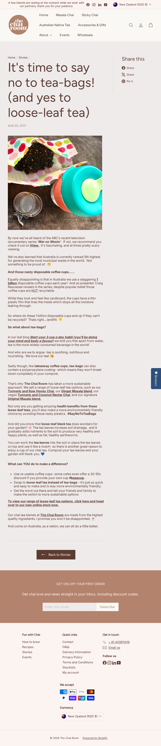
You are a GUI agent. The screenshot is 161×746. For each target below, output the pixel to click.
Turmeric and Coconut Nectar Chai (44, 395)
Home (43, 15)
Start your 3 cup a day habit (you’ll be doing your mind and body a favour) (52, 339)
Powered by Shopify (95, 738)
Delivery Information (76, 652)
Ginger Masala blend (76, 391)
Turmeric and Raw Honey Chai (31, 391)
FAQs (66, 647)
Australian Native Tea (54, 25)
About (44, 35)
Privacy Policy (72, 657)
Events (65, 35)
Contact (67, 642)
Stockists (68, 667)
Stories (23, 57)
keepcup (77, 478)
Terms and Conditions (77, 662)
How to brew (31, 642)
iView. (34, 245)
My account (70, 672)
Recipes (28, 647)
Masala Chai (65, 15)
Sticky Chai (90, 15)
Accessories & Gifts (92, 25)
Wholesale (85, 35)
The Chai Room (52, 515)
